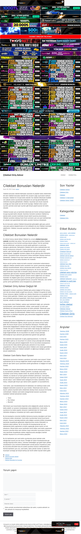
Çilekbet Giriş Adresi (13, 175)
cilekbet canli (63, 237)
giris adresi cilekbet (66, 298)
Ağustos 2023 (64, 393)
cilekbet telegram (66, 279)
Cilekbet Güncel (65, 251)
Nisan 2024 (63, 372)
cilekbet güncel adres (65, 253)
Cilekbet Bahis (64, 293)
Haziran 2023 (64, 399)
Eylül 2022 (63, 423)
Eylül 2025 (63, 336)
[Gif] (40, 84)
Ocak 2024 (63, 380)
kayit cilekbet (64, 302)
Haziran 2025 (64, 339)
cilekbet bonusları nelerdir (11, 456)
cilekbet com (72, 243)
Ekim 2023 (63, 388)
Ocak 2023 (63, 412)
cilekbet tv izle (65, 285)
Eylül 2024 (63, 358)
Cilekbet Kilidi (8, 458)
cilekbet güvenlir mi (64, 259)
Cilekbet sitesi (64, 276)
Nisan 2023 (63, 404)
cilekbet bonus (72, 235)
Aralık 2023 (63, 382)
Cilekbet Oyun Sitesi (64, 270)
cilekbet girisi (64, 245)
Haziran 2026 (64, 334)
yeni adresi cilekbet (64, 306)
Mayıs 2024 (63, 369)
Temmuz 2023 (64, 396)
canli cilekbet (71, 233)
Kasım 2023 (63, 385)
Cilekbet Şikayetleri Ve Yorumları (13, 460)
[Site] (20, 62)
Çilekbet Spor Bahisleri (66, 316)
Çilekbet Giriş (72, 175)
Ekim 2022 (63, 420)
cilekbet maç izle (64, 266)
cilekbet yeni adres (65, 289)
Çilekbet (63, 175)
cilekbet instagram (63, 261)
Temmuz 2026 (64, 331)
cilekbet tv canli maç (68, 281)
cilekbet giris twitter (65, 247)
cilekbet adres (64, 235)
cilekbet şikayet (64, 295)
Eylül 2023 (63, 390)
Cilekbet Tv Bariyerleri (67, 198)
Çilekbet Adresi (65, 189)
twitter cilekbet (66, 304)
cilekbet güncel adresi (67, 255)
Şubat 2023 (63, 409)
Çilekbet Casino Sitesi (66, 311)
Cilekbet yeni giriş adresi (66, 291)
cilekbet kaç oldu (65, 264)
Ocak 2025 (63, 347)
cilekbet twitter (64, 287)
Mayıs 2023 (63, 401)
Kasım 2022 (63, 418)
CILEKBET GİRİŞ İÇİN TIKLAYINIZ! (40, 37)
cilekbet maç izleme (65, 268)
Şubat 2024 (63, 377)
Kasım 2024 (63, 353)
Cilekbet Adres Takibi (66, 200)
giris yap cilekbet (65, 299)
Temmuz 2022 (64, 428)
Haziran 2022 (64, 431)
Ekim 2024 (63, 355)
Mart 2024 (63, 374)
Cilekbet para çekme (66, 274)
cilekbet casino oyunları (64, 243)
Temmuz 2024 (64, 363)
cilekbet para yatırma (68, 272)
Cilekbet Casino (64, 241)
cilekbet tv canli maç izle (65, 283)
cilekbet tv (75, 279)
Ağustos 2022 (64, 426)
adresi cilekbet (63, 233)
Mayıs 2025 (63, 342)
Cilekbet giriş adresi (65, 249)
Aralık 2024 (63, 350)
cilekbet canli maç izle (65, 239)
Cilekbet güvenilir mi (66, 257)
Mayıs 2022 (63, 434)
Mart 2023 (63, 407)
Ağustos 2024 (64, 361)
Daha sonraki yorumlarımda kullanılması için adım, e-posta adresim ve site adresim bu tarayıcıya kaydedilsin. (27, 508)
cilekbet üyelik (72, 293)
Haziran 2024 (64, 366)
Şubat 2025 (63, 345)
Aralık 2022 (63, 415)
